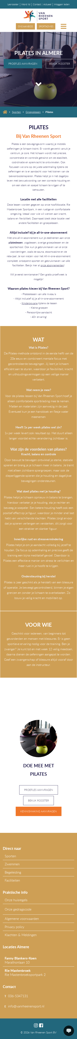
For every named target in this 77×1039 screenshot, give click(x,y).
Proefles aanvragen (22, 63)
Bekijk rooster (59, 63)
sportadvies (46, 26)
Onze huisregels (16, 900)
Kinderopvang (30, 303)
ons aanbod (25, 26)
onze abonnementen (52, 265)
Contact (37, 4)
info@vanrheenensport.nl (26, 1006)
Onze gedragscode (18, 909)
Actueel (47, 4)
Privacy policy (14, 927)
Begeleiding (13, 872)
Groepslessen (33, 112)
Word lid (25, 4)
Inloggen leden (62, 4)
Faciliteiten (12, 880)
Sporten (16, 112)
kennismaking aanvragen (38, 811)
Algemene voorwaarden (22, 918)
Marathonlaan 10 (20, 960)
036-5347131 (18, 996)
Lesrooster (13, 4)
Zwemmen (12, 864)
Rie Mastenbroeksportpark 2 (25, 972)
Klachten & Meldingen (21, 935)
